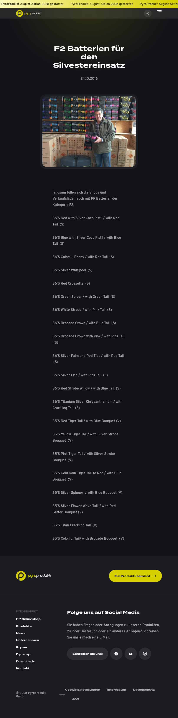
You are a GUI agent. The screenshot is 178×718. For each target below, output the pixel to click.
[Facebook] (116, 654)
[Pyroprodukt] (28, 13)
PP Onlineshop (28, 619)
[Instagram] (145, 654)
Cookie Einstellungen (82, 690)
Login (148, 13)
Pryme (21, 647)
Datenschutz (144, 690)
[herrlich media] (62, 695)
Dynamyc (24, 654)
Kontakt (23, 668)
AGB (75, 699)
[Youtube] (131, 654)
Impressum (116, 690)
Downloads (25, 661)
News (20, 633)
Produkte (24, 626)
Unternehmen (27, 640)
